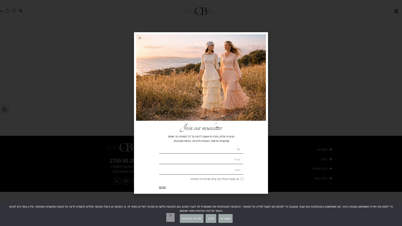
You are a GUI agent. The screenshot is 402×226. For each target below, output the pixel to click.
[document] (201, 113)
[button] (139, 38)
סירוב (211, 218)
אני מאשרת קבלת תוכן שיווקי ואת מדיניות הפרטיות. (214, 179)
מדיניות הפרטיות (191, 218)
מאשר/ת (225, 218)
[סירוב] (170, 217)
